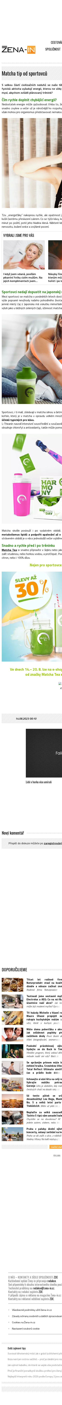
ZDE (56, 1277)
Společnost (53, 49)
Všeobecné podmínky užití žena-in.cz (32, 1310)
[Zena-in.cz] (21, 49)
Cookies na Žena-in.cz (23, 1322)
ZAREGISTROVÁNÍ (53, 843)
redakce (51, 1281)
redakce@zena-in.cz (43, 1288)
